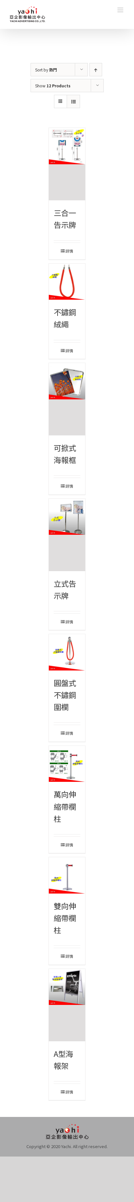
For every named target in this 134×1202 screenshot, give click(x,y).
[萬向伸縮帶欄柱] (67, 764)
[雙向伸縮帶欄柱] (67, 875)
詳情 (69, 251)
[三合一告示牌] (67, 164)
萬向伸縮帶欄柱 (65, 806)
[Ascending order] (95, 69)
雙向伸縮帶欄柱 (65, 917)
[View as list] (73, 101)
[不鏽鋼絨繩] (67, 282)
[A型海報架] (67, 1005)
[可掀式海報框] (67, 399)
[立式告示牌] (67, 535)
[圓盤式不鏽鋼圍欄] (67, 652)
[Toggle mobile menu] (120, 9)
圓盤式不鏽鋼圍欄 (65, 694)
